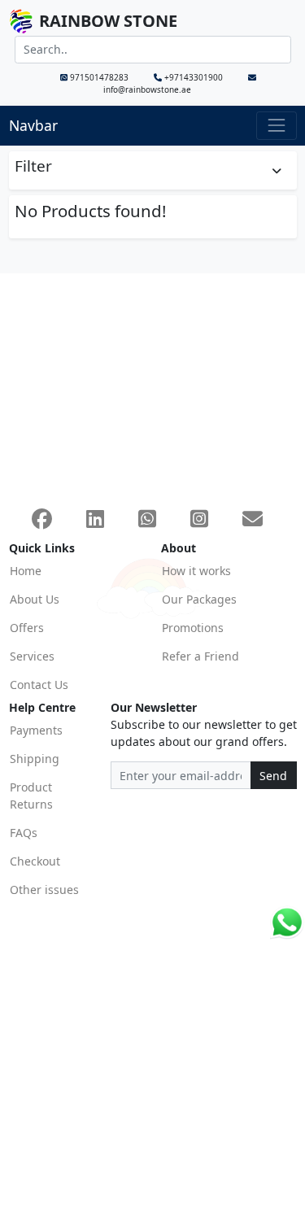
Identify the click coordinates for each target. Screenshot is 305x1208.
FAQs (23, 832)
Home (25, 570)
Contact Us (39, 684)
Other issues (44, 889)
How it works (196, 570)
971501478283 (99, 77)
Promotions (193, 627)
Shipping (34, 758)
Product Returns (31, 795)
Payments (36, 730)
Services (32, 656)
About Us (34, 599)
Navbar (33, 125)
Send (273, 775)
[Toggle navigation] (276, 125)
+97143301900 (193, 77)
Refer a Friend (200, 656)
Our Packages (199, 599)
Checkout (35, 861)
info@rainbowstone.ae (147, 89)
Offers (27, 627)
